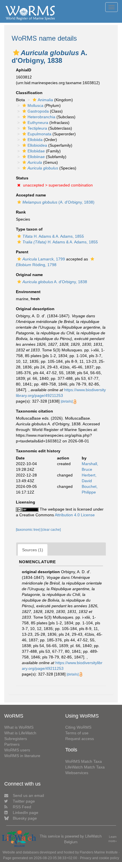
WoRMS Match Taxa (83, 761)
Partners (12, 744)
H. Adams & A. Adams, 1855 (53, 236)
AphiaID (23, 70)
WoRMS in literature (22, 755)
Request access (79, 738)
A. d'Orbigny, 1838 (54, 281)
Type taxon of (29, 229)
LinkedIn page (25, 812)
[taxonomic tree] (28, 530)
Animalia (45, 100)
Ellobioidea (37, 145)
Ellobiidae (36, 151)
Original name (29, 274)
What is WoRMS (18, 727)
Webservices (76, 772)
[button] (16, 52)
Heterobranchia (41, 117)
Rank (21, 212)
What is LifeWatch (20, 733)
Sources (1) (32, 550)
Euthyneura (38, 122)
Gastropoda (38, 111)
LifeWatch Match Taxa (85, 767)
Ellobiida (35, 139)
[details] (67, 401)
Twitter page (24, 801)
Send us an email (28, 795)
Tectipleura (37, 128)
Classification (29, 92)
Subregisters (15, 738)
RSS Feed (22, 807)
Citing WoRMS (78, 727)
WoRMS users (17, 750)
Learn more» (112, 839)
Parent (22, 252)
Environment (28, 291)
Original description (35, 308)
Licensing (25, 502)
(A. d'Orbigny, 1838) (58, 202)
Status (22, 178)
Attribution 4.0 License (75, 515)
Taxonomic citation (34, 411)
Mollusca (35, 105)
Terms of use (77, 733)
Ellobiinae (36, 156)
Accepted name (31, 195)
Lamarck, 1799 (43, 259)
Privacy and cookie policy (99, 858)
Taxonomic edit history (38, 451)
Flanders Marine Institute (99, 852)
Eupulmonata (39, 134)
